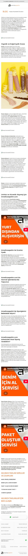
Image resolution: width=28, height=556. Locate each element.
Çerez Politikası (23, 546)
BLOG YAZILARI (5, 530)
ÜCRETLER (24, 530)
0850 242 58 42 (4, 540)
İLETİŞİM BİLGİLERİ (5, 527)
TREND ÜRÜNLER (23, 524)
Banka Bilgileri (23, 534)
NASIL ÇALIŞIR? (4, 524)
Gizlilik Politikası (14, 546)
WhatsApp (16, 505)
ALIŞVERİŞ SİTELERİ (5, 534)
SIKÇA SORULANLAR (22, 527)
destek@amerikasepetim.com (17, 506)
